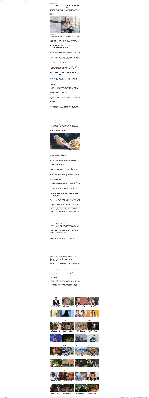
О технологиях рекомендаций (136, 397)
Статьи (56, 3)
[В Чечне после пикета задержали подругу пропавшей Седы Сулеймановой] (68, 303)
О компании (4, 397)
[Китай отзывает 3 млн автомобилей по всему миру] (68, 353)
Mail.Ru (1, 397)
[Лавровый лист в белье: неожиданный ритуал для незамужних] (93, 365)
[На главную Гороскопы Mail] (4, 1)
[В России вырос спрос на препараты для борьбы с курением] (81, 378)
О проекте (118, 397)
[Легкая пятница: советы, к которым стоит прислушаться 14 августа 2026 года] (81, 353)
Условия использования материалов (124, 397)
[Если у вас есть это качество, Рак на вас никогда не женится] (56, 378)
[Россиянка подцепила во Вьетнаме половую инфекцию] (56, 315)
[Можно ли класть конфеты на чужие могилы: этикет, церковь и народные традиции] (68, 340)
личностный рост (65, 173)
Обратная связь (130, 397)
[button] (65, 24)
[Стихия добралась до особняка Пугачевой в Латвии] (56, 340)
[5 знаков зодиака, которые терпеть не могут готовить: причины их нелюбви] (93, 303)
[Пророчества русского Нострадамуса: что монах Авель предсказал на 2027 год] (68, 315)
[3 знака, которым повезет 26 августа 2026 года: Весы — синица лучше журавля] (56, 390)
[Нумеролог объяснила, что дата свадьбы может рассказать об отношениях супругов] (56, 353)
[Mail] (1, 1)
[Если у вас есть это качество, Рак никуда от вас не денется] (93, 390)
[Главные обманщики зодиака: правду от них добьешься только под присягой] (81, 315)
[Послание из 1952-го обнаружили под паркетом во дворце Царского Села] (81, 328)
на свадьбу (69, 97)
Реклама (7, 397)
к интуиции (74, 80)
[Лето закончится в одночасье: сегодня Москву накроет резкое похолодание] (81, 340)
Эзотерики (52, 36)
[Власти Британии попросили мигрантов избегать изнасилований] (68, 365)
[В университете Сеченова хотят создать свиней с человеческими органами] (93, 353)
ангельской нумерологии (54, 78)
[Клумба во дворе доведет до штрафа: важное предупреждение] (56, 365)
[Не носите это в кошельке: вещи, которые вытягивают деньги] (56, 303)
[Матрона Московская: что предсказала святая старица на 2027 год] (68, 328)
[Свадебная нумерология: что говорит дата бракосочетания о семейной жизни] (56, 328)
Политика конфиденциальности (144, 397)
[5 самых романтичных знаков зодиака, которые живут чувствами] (81, 365)
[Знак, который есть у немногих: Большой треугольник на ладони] (93, 315)
